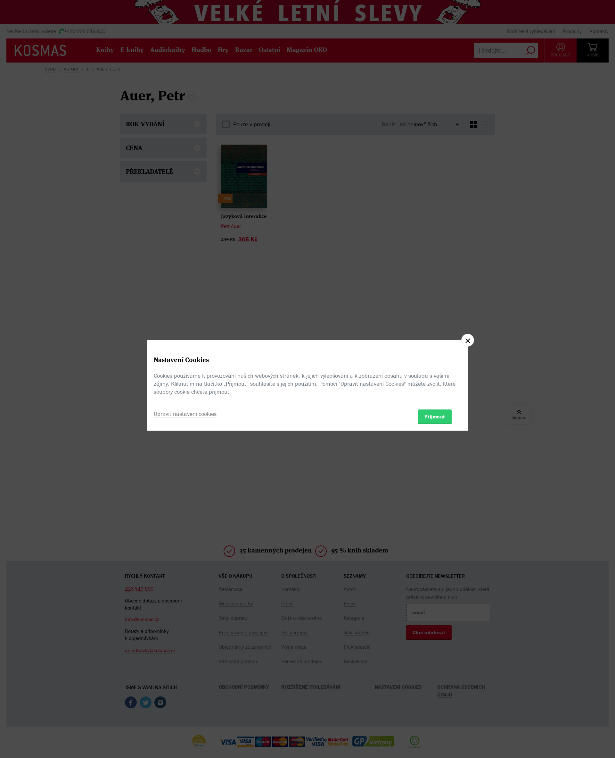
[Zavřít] (467, 340)
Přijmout (434, 416)
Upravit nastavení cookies (185, 413)
